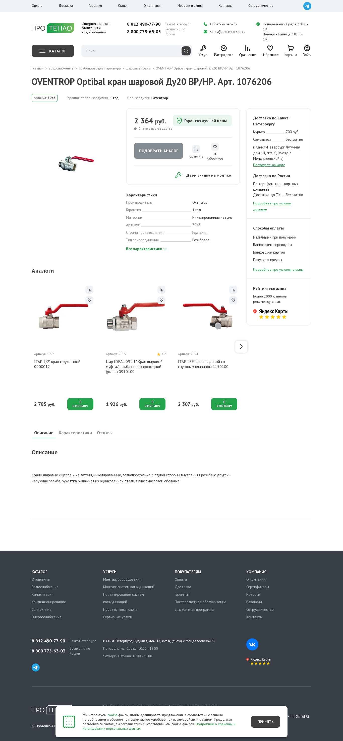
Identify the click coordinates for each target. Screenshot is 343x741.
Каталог (57, 50)
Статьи (122, 5)
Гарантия (95, 5)
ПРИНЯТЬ (265, 721)
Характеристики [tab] (75, 432)
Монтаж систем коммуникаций (128, 586)
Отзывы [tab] (104, 432)
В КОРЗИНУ (80, 404)
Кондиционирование (49, 602)
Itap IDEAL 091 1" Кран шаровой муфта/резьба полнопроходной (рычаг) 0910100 (134, 366)
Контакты (225, 5)
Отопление (41, 579)
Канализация (42, 594)
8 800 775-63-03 (144, 31)
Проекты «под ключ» (120, 609)
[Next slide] (241, 347)
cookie (112, 715)
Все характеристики (144, 248)
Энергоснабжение (47, 617)
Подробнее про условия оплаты (278, 269)
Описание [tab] (43, 432)
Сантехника (41, 609)
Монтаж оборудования (122, 579)
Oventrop (160, 98)
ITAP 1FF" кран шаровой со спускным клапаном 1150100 (203, 364)
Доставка (66, 5)
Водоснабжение (45, 586)
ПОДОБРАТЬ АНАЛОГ (158, 150)
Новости (253, 594)
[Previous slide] (30, 347)
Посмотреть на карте (269, 165)
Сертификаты (257, 586)
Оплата (37, 5)
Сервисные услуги (117, 617)
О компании (152, 5)
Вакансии (254, 602)
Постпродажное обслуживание (200, 602)
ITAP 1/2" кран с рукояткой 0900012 (57, 364)
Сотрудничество (260, 5)
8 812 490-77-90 (143, 24)
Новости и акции (190, 5)
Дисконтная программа (194, 609)
